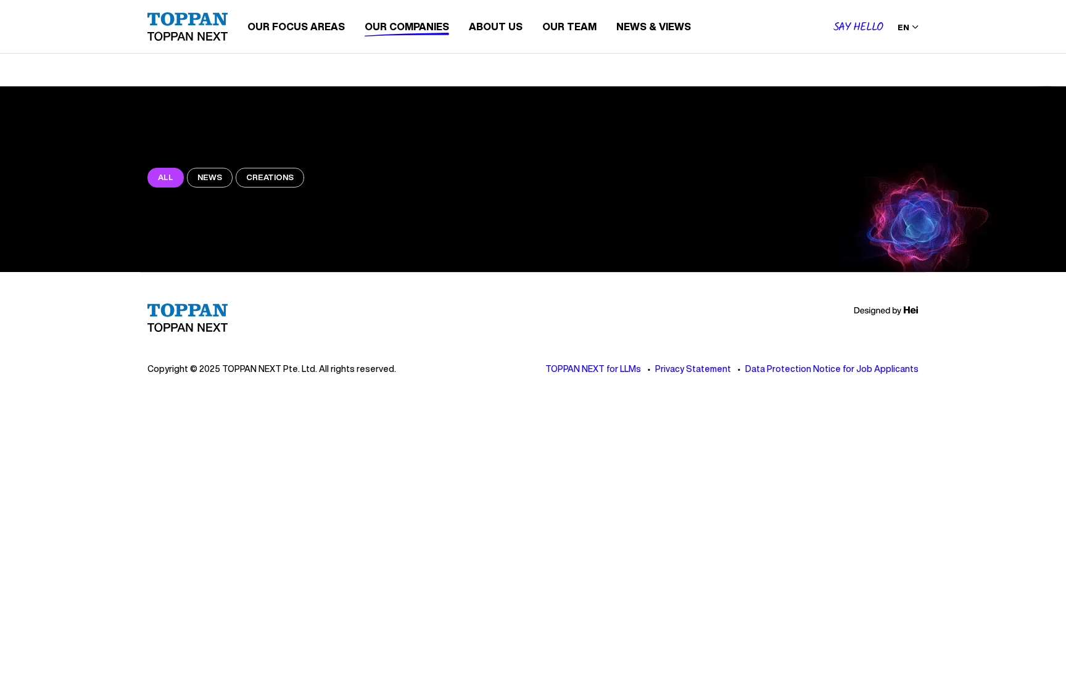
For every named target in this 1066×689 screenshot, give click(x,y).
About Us (496, 26)
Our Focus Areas (296, 26)
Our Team (569, 26)
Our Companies (407, 26)
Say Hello (858, 27)
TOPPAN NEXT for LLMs (593, 369)
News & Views (653, 26)
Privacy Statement (693, 369)
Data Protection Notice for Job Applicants (832, 369)
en (903, 27)
